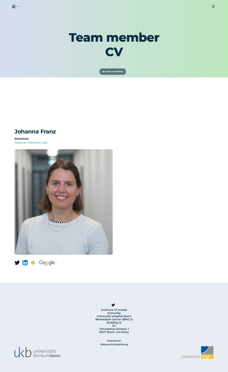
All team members (112, 71)
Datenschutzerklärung (114, 344)
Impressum (114, 340)
